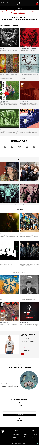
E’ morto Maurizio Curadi (4, 182)
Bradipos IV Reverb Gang (24, 101)
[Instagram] (3, 2)
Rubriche (14, 6)
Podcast (24, 6)
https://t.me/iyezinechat (19, 406)
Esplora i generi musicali (6, 6)
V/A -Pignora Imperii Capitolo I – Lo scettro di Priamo (28, 48)
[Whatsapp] (7, 2)
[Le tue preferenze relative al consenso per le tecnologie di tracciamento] (37, 443)
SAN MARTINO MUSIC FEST (4, 322)
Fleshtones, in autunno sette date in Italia (26, 204)
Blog (19, 6)
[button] (37, 2)
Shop (33, 6)
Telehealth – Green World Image (5, 101)
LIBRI (24, 347)
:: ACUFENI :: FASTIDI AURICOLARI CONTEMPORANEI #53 (29, 74)
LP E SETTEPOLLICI (26, 346)
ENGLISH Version (20, 8)
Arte (28, 6)
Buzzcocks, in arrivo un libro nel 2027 (25, 182)
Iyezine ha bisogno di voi (24, 322)
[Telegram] (5, 2)
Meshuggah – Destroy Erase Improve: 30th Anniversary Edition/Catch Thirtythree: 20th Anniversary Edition (8, 75)
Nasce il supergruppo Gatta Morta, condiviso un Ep (8, 204)
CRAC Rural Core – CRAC (4, 48)
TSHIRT (25, 344)
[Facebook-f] (1, 2)
